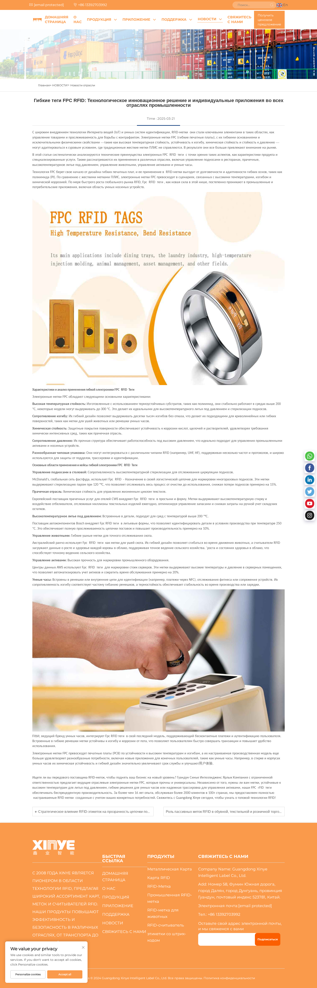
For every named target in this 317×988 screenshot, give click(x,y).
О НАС (78, 19)
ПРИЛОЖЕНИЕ (136, 19)
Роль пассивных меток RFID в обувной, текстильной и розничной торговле (226, 811)
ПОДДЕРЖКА (174, 19)
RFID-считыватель (165, 925)
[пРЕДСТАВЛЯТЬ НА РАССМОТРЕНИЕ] (271, 5)
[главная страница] (37, 19)
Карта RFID (158, 877)
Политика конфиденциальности (229, 978)
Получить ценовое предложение (269, 19)
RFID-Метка (159, 886)
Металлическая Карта (169, 869)
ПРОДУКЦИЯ (99, 19)
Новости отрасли (82, 85)
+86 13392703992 (92, 5)
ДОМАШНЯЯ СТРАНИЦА (56, 19)
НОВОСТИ (207, 19)
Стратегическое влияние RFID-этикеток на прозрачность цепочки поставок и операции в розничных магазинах (126, 811)
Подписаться (267, 939)
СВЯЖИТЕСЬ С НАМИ (239, 19)
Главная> (44, 85)
